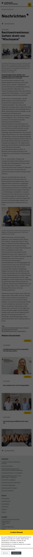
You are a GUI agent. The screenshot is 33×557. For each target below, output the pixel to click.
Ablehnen (5, 553)
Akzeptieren (16, 553)
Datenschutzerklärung (8, 549)
